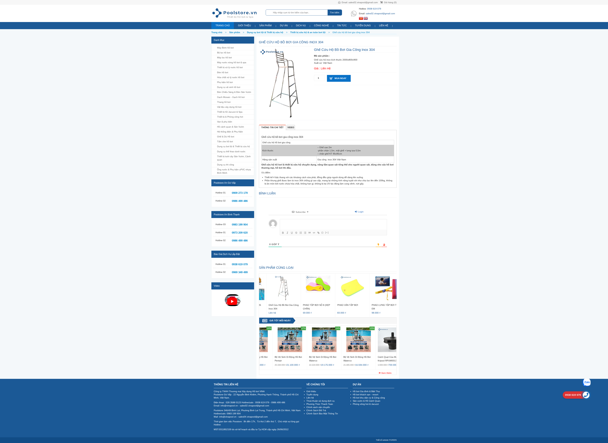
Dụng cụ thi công (225, 164)
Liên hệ (383, 25)
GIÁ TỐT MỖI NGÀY (280, 320)
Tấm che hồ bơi (225, 141)
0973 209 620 (240, 232)
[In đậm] (283, 233)
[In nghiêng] (287, 233)
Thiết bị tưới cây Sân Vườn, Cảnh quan (234, 158)
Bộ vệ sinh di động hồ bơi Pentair (275, 359)
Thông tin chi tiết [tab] (272, 127)
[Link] (318, 233)
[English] (366, 18)
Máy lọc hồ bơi (224, 57)
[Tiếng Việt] (361, 18)
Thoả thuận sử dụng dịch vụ (320, 401)
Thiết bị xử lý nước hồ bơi (230, 67)
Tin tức (342, 25)
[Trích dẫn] (309, 233)
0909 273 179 (240, 192)
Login (360, 211)
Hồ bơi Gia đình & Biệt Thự (366, 391)
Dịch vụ (301, 25)
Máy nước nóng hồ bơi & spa (231, 62)
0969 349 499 (240, 272)
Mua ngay (340, 78)
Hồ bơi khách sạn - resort (365, 394)
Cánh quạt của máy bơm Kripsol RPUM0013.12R (377, 359)
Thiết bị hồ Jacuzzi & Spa (229, 112)
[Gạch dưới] (292, 233)
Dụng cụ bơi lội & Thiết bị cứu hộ (233, 146)
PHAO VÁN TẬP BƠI (340, 305)
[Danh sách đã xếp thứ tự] (300, 233)
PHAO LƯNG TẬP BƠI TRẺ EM (378, 307)
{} (322, 232)
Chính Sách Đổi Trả (316, 410)
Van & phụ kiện (224, 121)
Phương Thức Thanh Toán (319, 404)
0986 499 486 (240, 200)
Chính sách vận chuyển (318, 407)
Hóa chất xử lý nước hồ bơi (230, 77)
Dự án (284, 25)
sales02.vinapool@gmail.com (363, 2)
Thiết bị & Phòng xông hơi (230, 117)
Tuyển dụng (363, 25)
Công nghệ (321, 25)
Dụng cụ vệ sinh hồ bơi (228, 87)
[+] (327, 232)
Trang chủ (222, 25)
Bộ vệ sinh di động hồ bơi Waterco (309, 359)
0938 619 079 (374, 8)
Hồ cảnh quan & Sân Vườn (230, 126)
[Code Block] (314, 233)
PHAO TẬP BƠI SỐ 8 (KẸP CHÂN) (309, 307)
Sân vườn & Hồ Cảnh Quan (366, 401)
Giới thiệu (244, 25)
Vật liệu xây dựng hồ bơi (229, 107)
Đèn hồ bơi (222, 72)
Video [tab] (290, 127)
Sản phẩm (265, 25)
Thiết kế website (382, 440)
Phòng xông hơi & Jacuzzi (366, 404)
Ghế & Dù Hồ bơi (225, 136)
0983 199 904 (240, 224)
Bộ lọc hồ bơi (223, 52)
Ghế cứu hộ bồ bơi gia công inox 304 (276, 307)
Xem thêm (386, 373)
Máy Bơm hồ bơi (225, 47)
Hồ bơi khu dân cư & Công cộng (369, 397)
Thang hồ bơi (224, 102)
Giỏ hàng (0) (390, 2)
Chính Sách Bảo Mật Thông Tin (322, 413)
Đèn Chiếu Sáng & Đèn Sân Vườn (234, 92)
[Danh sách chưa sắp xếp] (305, 233)
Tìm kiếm (334, 12)
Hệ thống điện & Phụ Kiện (230, 131)
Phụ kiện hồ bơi (225, 82)
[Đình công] (296, 233)
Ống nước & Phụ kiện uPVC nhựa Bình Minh (234, 171)
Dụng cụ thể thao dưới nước (231, 151)
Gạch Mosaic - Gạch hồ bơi (231, 97)
